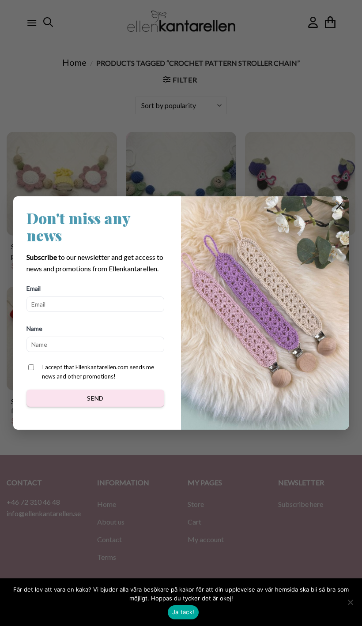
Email (33, 288)
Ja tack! (183, 611)
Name (34, 328)
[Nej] (350, 605)
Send (95, 398)
